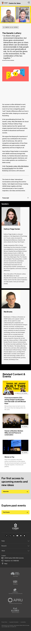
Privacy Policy (4, 622)
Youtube (17, 535)
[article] (15, 397)
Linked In (14, 535)
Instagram (21, 535)
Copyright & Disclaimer (13, 622)
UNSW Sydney (24, 535)
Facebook (6, 535)
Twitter (10, 535)
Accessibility (23, 622)
